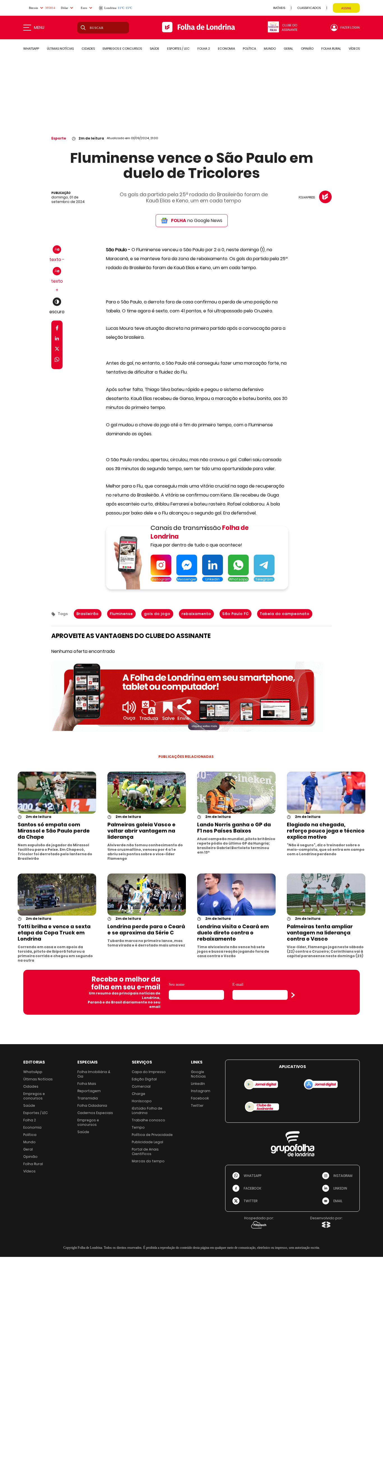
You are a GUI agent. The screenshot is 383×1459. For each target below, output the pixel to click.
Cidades (30, 1086)
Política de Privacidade (152, 1134)
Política (29, 1134)
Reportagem (89, 1090)
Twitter (197, 1105)
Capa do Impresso (149, 1071)
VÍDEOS (354, 48)
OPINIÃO (307, 48)
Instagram (200, 1090)
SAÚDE (154, 48)
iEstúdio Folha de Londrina (147, 1110)
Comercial (141, 1086)
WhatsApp (32, 1071)
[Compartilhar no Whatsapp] (56, 360)
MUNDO (270, 48)
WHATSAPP (31, 48)
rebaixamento (196, 613)
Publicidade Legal (147, 1142)
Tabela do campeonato (285, 613)
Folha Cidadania (92, 1105)
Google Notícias (198, 1074)
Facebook (200, 1098)
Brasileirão (88, 613)
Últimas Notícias (38, 1079)
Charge (138, 1093)
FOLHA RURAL (331, 48)
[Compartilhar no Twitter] (57, 350)
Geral (28, 1149)
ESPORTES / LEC (178, 48)
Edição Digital (144, 1079)
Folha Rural (33, 1163)
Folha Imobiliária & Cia (93, 1074)
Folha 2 (29, 1120)
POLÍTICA (249, 48)
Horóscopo (142, 1101)
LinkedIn (198, 1083)
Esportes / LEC (35, 1112)
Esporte (58, 138)
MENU (39, 27)
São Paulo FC (235, 613)
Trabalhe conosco (148, 1120)
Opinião (30, 1156)
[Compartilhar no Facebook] (57, 329)
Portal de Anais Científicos (145, 1151)
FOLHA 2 (203, 48)
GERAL (288, 48)
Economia (32, 1127)
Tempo (138, 1127)
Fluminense (121, 613)
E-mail (237, 984)
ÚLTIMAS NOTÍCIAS (60, 48)
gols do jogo (157, 613)
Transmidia (87, 1098)
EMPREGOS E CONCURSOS (122, 48)
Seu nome (176, 984)
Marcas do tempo (148, 1161)
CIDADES (88, 48)
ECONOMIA (226, 48)
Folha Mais (86, 1083)
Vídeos (29, 1171)
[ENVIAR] (293, 995)
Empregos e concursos (34, 1096)
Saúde (29, 1105)
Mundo (29, 1142)
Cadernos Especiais (95, 1112)
